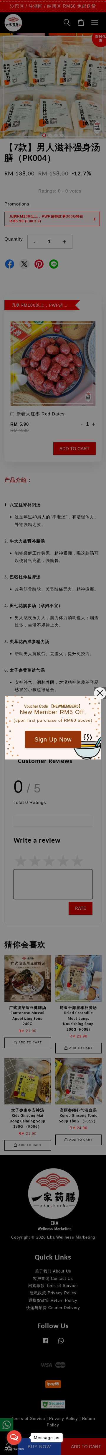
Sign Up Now (53, 739)
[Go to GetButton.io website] (14, 1449)
